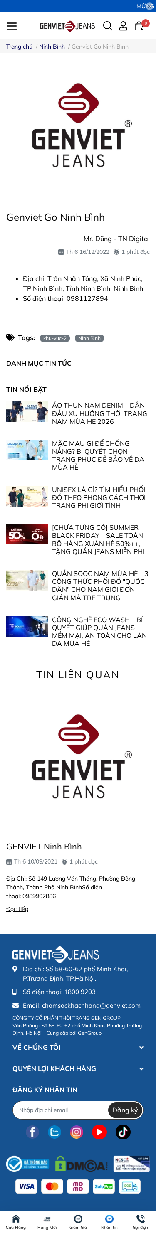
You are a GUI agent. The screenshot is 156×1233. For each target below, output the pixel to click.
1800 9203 (80, 992)
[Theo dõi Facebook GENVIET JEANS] (32, 1132)
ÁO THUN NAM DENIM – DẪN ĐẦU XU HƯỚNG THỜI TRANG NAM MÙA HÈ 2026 (99, 413)
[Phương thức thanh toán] (78, 1186)
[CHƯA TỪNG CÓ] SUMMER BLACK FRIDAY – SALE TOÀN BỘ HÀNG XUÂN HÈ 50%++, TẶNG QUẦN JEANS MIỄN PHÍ (98, 539)
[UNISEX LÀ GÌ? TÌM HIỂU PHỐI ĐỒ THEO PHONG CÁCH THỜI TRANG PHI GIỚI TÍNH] (27, 496)
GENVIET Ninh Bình (44, 846)
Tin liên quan (78, 674)
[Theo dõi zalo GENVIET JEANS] (54, 1132)
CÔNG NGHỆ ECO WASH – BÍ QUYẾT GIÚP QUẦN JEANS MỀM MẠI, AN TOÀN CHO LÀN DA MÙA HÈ (99, 631)
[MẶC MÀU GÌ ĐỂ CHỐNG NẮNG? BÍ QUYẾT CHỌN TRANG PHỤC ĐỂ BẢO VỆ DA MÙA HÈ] (27, 450)
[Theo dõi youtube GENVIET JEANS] (99, 1132)
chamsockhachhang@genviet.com (91, 1005)
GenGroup (90, 1033)
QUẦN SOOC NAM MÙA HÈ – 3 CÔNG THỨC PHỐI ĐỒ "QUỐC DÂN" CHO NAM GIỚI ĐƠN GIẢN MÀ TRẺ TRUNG (100, 585)
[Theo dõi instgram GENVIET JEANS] (76, 1132)
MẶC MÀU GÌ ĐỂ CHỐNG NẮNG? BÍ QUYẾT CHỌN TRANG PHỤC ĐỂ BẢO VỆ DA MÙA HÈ (98, 455)
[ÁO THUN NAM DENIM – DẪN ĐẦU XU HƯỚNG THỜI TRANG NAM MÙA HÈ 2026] (27, 411)
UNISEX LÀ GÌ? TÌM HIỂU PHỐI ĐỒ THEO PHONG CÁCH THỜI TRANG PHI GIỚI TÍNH (99, 497)
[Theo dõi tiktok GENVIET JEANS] (123, 1132)
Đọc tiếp (17, 909)
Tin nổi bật (26, 389)
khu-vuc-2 (55, 338)
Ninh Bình (89, 338)
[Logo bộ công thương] (78, 1162)
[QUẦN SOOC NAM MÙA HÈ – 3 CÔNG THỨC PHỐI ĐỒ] (27, 580)
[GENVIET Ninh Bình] (78, 760)
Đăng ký (125, 1110)
